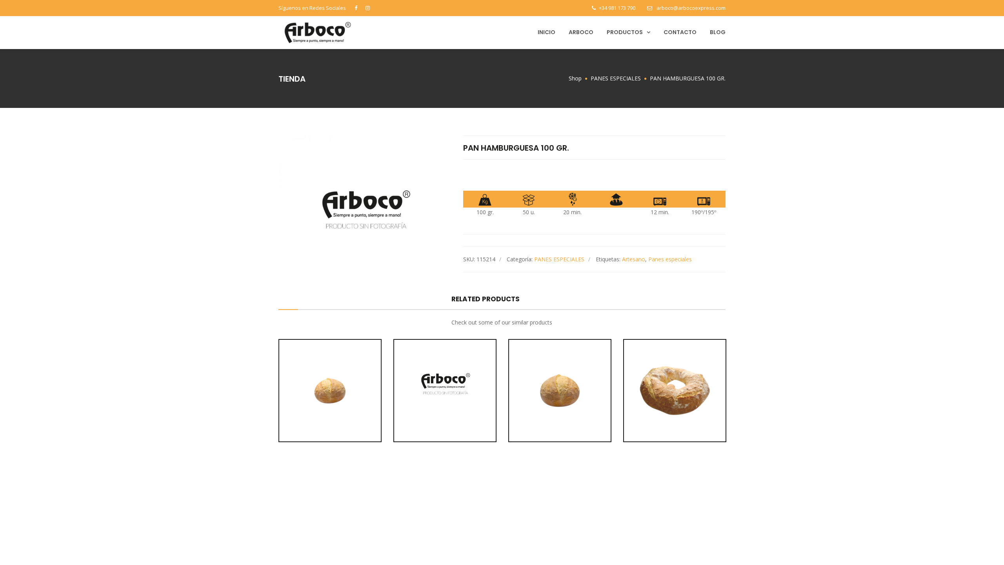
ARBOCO (581, 32)
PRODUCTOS (625, 32)
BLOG (718, 32)
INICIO (546, 32)
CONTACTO (680, 32)
